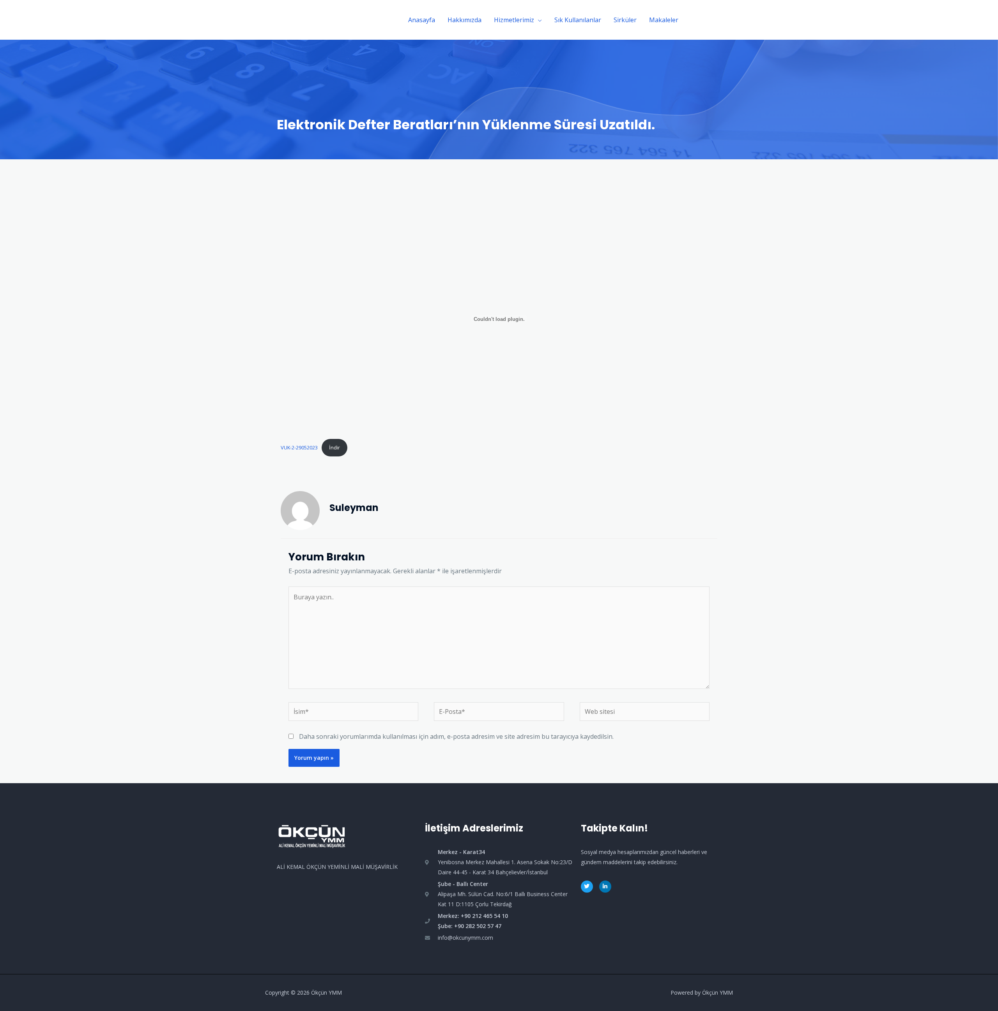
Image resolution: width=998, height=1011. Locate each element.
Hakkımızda (464, 20)
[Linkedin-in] (605, 887)
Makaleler (663, 20)
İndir (334, 447)
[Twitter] (587, 887)
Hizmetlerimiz (514, 20)
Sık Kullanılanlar (577, 20)
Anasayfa (421, 20)
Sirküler (625, 20)
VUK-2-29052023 (299, 447)
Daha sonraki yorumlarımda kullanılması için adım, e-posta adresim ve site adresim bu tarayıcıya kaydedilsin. (456, 736)
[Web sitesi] (645, 713)
